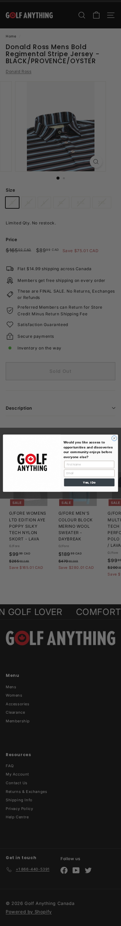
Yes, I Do (89, 482)
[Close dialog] (114, 437)
